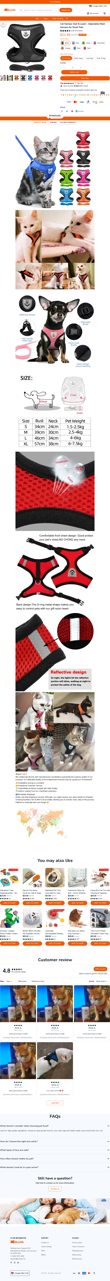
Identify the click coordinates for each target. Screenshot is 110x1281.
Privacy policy (77, 1242)
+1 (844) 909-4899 (17, 1256)
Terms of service (78, 1246)
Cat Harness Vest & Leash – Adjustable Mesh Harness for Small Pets (18, 1037)
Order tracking (46, 1246)
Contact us (45, 1242)
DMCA (43, 1255)
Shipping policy (77, 1251)
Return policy (77, 1255)
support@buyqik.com (17, 1259)
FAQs (43, 1251)
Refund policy (77, 1259)
